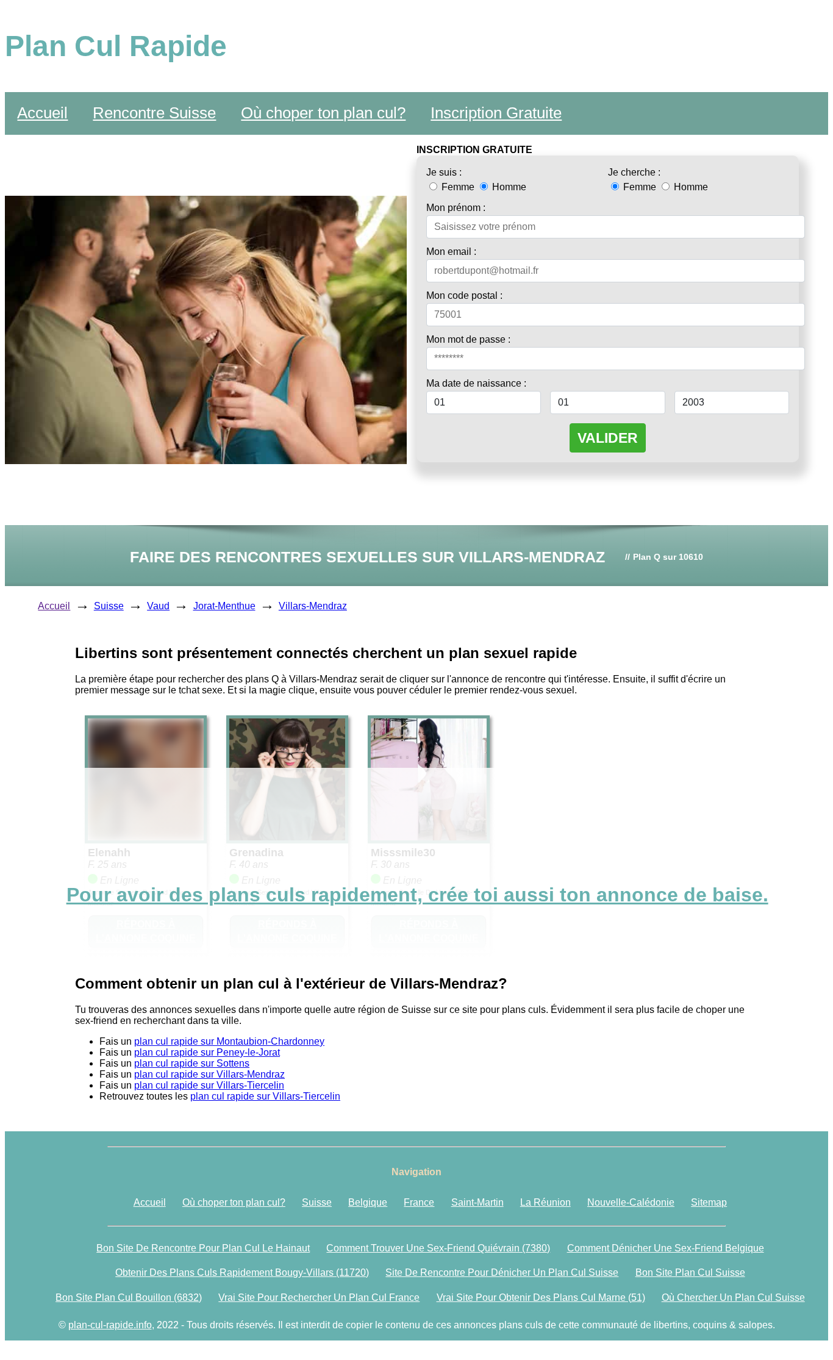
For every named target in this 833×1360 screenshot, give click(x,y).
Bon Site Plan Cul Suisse (690, 1272)
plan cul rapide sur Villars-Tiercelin (209, 1085)
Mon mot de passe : (468, 339)
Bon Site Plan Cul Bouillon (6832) (128, 1297)
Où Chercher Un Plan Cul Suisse (733, 1297)
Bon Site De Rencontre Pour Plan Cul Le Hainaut (203, 1248)
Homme (508, 187)
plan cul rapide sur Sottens (191, 1063)
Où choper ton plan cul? (323, 112)
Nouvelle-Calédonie (630, 1202)
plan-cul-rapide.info (110, 1325)
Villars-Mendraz (313, 606)
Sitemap (709, 1202)
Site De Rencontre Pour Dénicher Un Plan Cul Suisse (501, 1272)
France (419, 1202)
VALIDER (607, 438)
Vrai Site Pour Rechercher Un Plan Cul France (319, 1297)
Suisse (109, 606)
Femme (458, 187)
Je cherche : (634, 172)
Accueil (42, 112)
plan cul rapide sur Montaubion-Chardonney (229, 1041)
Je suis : (444, 172)
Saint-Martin (477, 1202)
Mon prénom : (455, 207)
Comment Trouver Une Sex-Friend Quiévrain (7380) (438, 1248)
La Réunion (545, 1202)
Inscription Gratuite (496, 112)
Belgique (367, 1202)
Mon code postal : (464, 295)
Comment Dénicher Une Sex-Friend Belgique (665, 1248)
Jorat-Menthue (224, 606)
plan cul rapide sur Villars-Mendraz (209, 1074)
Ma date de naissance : (476, 383)
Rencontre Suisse (154, 112)
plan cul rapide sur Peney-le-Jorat (207, 1052)
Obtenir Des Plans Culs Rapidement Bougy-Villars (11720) (242, 1272)
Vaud (158, 606)
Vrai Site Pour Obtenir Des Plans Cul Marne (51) (541, 1297)
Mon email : (451, 251)
